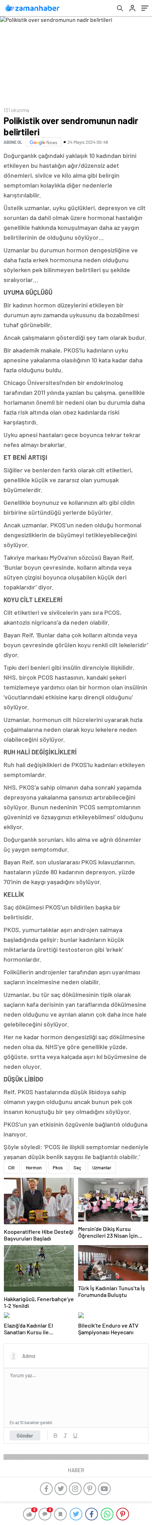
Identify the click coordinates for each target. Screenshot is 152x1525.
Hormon (34, 1167)
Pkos (58, 1167)
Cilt (11, 1167)
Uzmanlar (101, 1167)
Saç (77, 1167)
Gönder (25, 1435)
